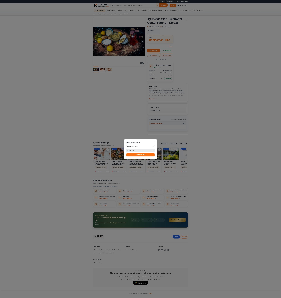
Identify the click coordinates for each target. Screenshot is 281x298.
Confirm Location (140, 154)
